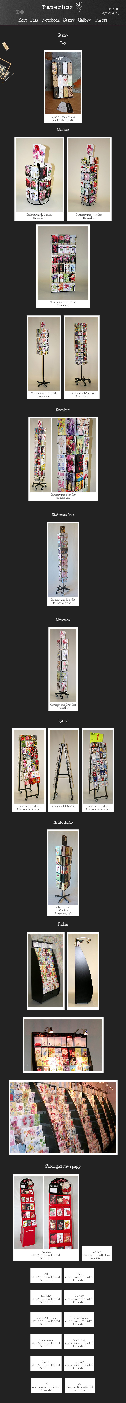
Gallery (84, 20)
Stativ (68, 20)
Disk (34, 20)
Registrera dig (109, 13)
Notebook (51, 20)
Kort (22, 20)
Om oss (101, 20)
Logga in (113, 8)
